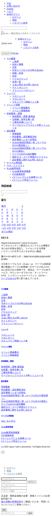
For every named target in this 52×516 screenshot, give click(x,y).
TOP (9, 3)
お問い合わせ (13, 6)
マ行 (9, 228)
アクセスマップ (20, 79)
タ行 (19, 225)
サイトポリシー (20, 87)
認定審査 (11, 131)
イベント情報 (13, 105)
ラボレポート (19, 99)
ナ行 (23, 225)
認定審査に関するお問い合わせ (27, 160)
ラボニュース (19, 96)
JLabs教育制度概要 (21, 171)
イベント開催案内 (21, 108)
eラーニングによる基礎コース (27, 177)
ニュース (11, 93)
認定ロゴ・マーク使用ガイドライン (30, 157)
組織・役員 (17, 73)
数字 (4, 206)
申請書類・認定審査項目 (24, 136)
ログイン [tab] (11, 468)
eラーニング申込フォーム (25, 180)
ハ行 (4, 228)
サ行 (14, 225)
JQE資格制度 (18, 174)
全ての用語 (7, 231)
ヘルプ (10, 11)
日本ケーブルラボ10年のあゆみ (27, 70)
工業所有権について (22, 122)
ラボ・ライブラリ (15, 165)
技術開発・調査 (14, 113)
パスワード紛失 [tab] (14, 473)
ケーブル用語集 (14, 162)
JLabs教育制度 (14, 168)
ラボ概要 (11, 58)
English (10, 9)
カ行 (9, 225)
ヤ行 (14, 228)
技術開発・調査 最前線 (23, 116)
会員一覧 (16, 82)
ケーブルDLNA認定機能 (24, 154)
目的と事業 (17, 64)
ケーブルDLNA (8, 278)
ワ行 (23, 228)
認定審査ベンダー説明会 (24, 139)
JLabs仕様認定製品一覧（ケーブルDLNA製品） (24, 401)
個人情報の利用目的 (11, 501)
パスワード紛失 (20, 23)
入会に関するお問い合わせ (25, 84)
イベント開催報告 (21, 110)
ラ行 (19, 228)
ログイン (16, 17)
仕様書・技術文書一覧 (23, 119)
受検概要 (16, 134)
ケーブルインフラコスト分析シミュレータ (22, 375)
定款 (14, 76)
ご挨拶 (15, 61)
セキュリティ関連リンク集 (25, 102)
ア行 (4, 225)
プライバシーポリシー (23, 90)
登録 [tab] (9, 471)
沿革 (14, 67)
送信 (30, 513)
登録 (14, 20)
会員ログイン (13, 14)
